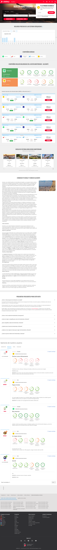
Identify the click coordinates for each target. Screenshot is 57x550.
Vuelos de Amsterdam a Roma (43, 502)
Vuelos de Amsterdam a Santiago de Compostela (19, 509)
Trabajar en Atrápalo (31, 521)
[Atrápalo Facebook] (28, 540)
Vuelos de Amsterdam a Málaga (6, 505)
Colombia (3, 517)
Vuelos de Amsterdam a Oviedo (43, 506)
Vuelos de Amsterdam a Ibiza (43, 503)
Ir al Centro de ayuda (45, 517)
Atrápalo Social (30, 517)
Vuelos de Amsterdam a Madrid (6, 503)
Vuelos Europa (13, 495)
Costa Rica (3, 521)
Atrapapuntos (17, 530)
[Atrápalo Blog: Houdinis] (21, 540)
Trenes (16, 520)
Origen (5, 13)
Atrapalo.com (3, 495)
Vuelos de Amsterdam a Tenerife (31, 505)
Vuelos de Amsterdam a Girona (18, 505)
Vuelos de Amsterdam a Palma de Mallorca (18, 507)
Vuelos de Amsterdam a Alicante (6, 507)
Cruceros (16, 526)
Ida (29, 13)
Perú (3, 518)
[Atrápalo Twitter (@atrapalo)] (24, 540)
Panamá (3, 520)
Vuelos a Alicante (27, 495)
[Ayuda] (52, 1)
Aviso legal (30, 525)
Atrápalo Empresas (18, 532)
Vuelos (8, 495)
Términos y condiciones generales (34, 522)
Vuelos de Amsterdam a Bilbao (18, 503)
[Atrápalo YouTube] (36, 540)
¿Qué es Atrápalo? (31, 516)
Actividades (16, 517)
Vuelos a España (20, 495)
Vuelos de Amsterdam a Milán (43, 507)
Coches (16, 528)
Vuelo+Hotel (17, 522)
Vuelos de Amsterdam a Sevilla (18, 502)
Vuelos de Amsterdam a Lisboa (43, 505)
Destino (17, 13)
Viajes (15, 524)
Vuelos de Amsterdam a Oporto (31, 502)
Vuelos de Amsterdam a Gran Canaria (32, 503)
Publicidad (30, 520)
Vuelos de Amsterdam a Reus (30, 506)
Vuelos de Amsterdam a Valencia (6, 506)
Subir (53, 482)
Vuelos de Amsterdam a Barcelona (6, 502)
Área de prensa (30, 518)
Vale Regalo (16, 529)
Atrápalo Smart (17, 533)
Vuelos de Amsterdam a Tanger (31, 507)
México (3, 525)
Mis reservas (44, 516)
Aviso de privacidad (45, 16)
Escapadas (16, 525)
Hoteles (16, 521)
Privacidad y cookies (31, 524)
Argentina (3, 524)
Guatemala (4, 522)
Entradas (16, 516)
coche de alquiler (35, 308)
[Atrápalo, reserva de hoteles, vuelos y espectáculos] (5, 1)
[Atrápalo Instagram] (32, 540)
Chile (3, 516)
